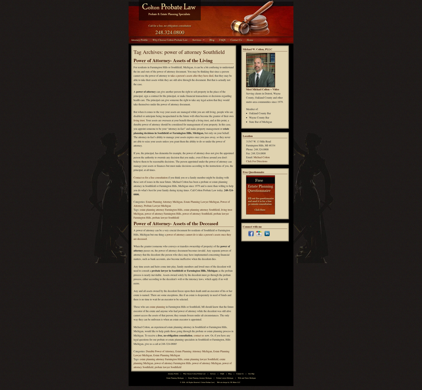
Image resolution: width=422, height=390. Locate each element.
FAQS (222, 40)
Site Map (251, 374)
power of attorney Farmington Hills (163, 213)
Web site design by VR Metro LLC (228, 382)
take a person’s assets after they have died (192, 75)
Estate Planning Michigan (166, 355)
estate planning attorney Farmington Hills (161, 209)
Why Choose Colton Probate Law (170, 40)
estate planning (157, 306)
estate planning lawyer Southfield (201, 359)
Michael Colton (262, 157)
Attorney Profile (139, 40)
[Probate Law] (170, 10)
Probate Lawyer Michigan (157, 205)
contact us (199, 335)
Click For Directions (256, 161)
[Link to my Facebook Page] (251, 233)
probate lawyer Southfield (165, 217)
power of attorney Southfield (197, 213)
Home (250, 40)
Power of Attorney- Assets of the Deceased (176, 223)
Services (197, 40)
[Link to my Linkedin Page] (267, 233)
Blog (212, 40)
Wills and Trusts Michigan (247, 378)
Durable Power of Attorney (160, 351)
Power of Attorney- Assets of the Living (173, 60)
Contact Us (236, 40)
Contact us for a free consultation (151, 177)
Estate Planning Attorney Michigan (164, 201)
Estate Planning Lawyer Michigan (201, 201)
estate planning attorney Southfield (202, 209)
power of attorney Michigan (206, 363)
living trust (139, 120)
